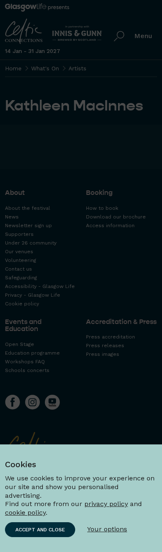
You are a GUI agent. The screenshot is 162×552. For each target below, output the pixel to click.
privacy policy (106, 504)
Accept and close (40, 530)
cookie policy (25, 512)
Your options (107, 529)
